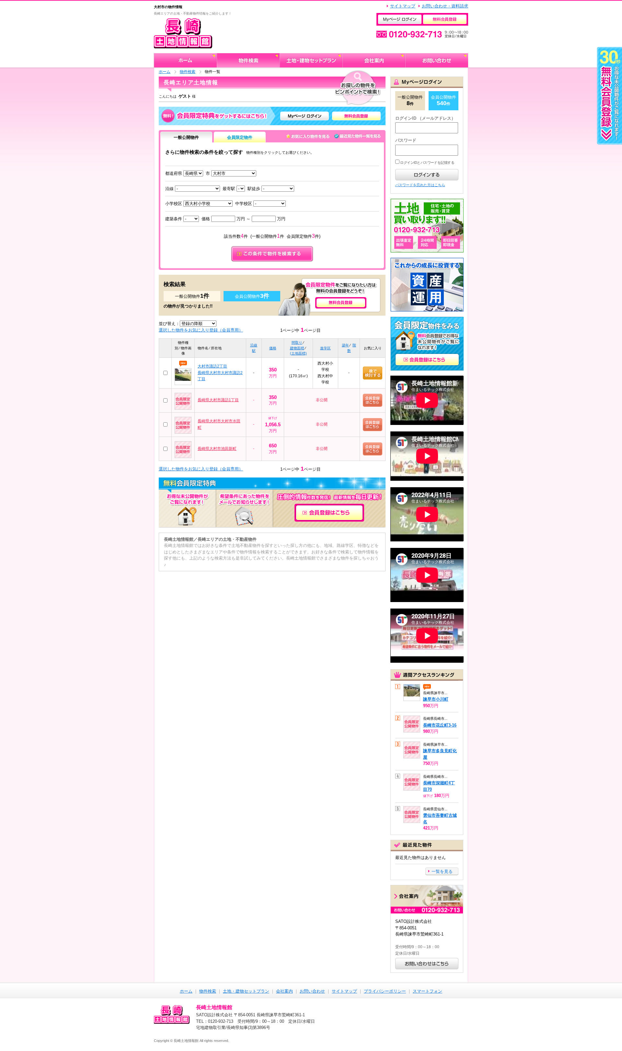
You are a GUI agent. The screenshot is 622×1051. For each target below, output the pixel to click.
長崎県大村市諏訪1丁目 (218, 400)
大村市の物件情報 (168, 7)
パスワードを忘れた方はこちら (420, 185)
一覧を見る (442, 871)
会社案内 (284, 991)
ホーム (164, 71)
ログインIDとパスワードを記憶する (426, 162)
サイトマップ (402, 6)
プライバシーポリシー (385, 991)
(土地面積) (298, 353)
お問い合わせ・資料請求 (445, 6)
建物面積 (297, 348)
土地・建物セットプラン (246, 991)
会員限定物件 (239, 137)
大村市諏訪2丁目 (212, 366)
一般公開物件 (186, 137)
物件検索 (187, 71)
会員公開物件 (443, 101)
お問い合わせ (312, 991)
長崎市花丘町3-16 (439, 725)
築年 (345, 345)
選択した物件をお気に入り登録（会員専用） (201, 330)
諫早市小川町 (435, 699)
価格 (272, 348)
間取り (297, 342)
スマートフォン (427, 991)
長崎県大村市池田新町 (217, 448)
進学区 (325, 348)
